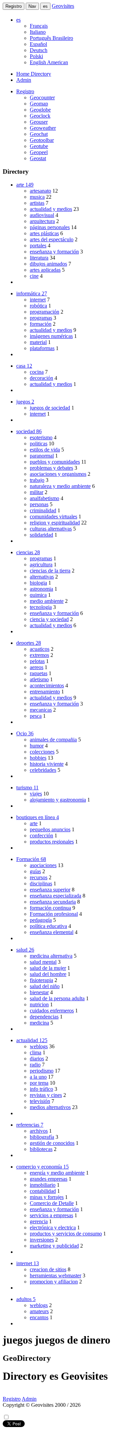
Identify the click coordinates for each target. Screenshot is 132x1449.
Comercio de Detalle (52, 1203)
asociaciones (43, 865)
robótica (38, 306)
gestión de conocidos (52, 1143)
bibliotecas (41, 1149)
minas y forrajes (47, 1197)
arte (34, 823)
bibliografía (42, 1137)
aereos (36, 667)
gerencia (39, 1221)
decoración (41, 378)
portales (38, 245)
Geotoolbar (42, 140)
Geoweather (43, 128)
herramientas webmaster (55, 1275)
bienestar (39, 992)
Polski (36, 56)
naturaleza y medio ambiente (60, 486)
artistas (37, 203)
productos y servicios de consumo (66, 1233)
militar (36, 492)
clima (35, 1052)
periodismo (41, 1071)
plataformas (42, 348)
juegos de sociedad (50, 408)
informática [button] (31, 293)
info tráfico (41, 1089)
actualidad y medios (51, 209)
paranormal (42, 456)
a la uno (38, 1077)
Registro (13, 6)
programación (44, 312)
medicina (39, 1023)
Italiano (38, 32)
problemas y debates (51, 468)
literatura (39, 258)
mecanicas (41, 710)
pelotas (37, 661)
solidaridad (41, 535)
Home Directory (33, 74)
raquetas (38, 673)
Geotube (39, 146)
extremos (39, 655)
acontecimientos (47, 685)
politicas (38, 443)
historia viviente (47, 764)
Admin (23, 80)
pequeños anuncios (50, 829)
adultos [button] (26, 1299)
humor (37, 745)
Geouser (39, 122)
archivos (39, 1131)
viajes (36, 793)
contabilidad (43, 1191)
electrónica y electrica (53, 1227)
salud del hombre (48, 974)
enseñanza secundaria (53, 902)
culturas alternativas (51, 529)
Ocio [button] (25, 733)
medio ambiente (47, 601)
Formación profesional (54, 914)
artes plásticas (44, 233)
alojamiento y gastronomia (58, 800)
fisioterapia (41, 980)
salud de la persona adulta (57, 998)
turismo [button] (27, 787)
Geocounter (42, 97)
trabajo (37, 480)
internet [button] (27, 1263)
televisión (40, 1101)
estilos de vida (45, 449)
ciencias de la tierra (50, 570)
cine (34, 276)
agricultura (41, 564)
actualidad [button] (31, 1040)
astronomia (41, 589)
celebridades (43, 770)
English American (49, 62)
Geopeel (39, 152)
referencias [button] (29, 1125)
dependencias (44, 1017)
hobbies (38, 758)
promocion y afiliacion (54, 1281)
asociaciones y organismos (58, 474)
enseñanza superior (50, 889)
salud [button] (25, 950)
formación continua (50, 908)
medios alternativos (50, 1107)
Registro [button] (25, 91)
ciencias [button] (28, 552)
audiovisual (42, 215)
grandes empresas (48, 1179)
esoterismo (41, 437)
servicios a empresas (51, 1215)
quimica (38, 595)
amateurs (39, 1311)
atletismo (39, 679)
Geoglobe (40, 110)
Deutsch (38, 50)
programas (41, 318)
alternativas (42, 577)
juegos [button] (25, 401)
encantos (39, 1317)
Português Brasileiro (51, 38)
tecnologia (41, 607)
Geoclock (40, 116)
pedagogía (41, 920)
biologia (38, 583)
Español (38, 44)
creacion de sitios (48, 1269)
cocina (37, 372)
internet (38, 299)
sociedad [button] (29, 431)
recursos (38, 877)
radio (35, 1064)
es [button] (18, 20)
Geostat (38, 158)
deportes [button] (28, 643)
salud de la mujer (48, 968)
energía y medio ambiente (57, 1173)
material (38, 342)
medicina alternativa (51, 956)
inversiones (42, 1240)
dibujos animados (48, 264)
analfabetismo (44, 498)
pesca (36, 716)
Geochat (39, 134)
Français (39, 26)
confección (41, 835)
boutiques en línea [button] (37, 817)
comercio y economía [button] (42, 1167)
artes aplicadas (45, 270)
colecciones (42, 752)
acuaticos (39, 649)
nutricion (39, 1004)
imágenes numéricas (51, 336)
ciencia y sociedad (49, 619)
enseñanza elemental (51, 932)
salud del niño (45, 986)
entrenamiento (45, 691)
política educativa (48, 926)
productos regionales (52, 841)
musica (37, 197)
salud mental (43, 962)
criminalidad (43, 510)
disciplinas (41, 883)
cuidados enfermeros (52, 1010)
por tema (39, 1083)
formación (40, 324)
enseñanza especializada (55, 896)
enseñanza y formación (54, 251)
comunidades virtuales (53, 516)
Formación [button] (31, 859)
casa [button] (24, 366)
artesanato (40, 191)
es (45, 6)
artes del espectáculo (51, 239)
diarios (37, 1058)
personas (39, 504)
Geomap (39, 103)
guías (35, 871)
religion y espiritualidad (55, 522)
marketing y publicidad (54, 1246)
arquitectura (42, 221)
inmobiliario (43, 1185)
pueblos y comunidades (55, 462)
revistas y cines (46, 1095)
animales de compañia (53, 739)
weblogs (39, 1046)
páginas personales (50, 227)
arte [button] (25, 185)
